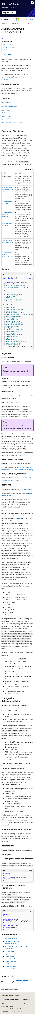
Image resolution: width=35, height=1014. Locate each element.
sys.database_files (11, 959)
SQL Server (15, 23)
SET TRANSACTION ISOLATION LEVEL (17, 946)
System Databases (11, 969)
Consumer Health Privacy (9, 1009)
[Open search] (27, 19)
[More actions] (32, 23)
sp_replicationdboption (20, 158)
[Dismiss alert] (32, 2)
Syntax (5, 49)
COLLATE (22, 455)
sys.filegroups (9, 964)
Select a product (8, 45)
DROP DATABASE (25, 489)
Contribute (4, 1006)
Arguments (6, 52)
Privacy (12, 1006)
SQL (8, 23)
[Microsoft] (17, 19)
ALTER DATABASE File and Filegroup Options (7, 189)
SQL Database (6, 102)
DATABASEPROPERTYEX (13, 941)
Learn (3, 23)
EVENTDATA (9, 949)
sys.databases (9, 956)
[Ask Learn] (28, 23)
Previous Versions (17, 1004)
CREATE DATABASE (11, 939)
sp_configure (9, 951)
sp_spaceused (9, 954)
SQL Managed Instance (9, 106)
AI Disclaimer (5, 1004)
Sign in (31, 19)
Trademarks (5, 1011)
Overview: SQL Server (9, 47)
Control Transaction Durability (23, 470)
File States (16, 518)
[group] (17, 312)
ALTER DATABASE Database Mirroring (7, 214)
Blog (25, 1004)
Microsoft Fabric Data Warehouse (12, 123)
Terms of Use (24, 1009)
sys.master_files (10, 966)
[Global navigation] (2, 19)
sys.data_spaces (10, 961)
